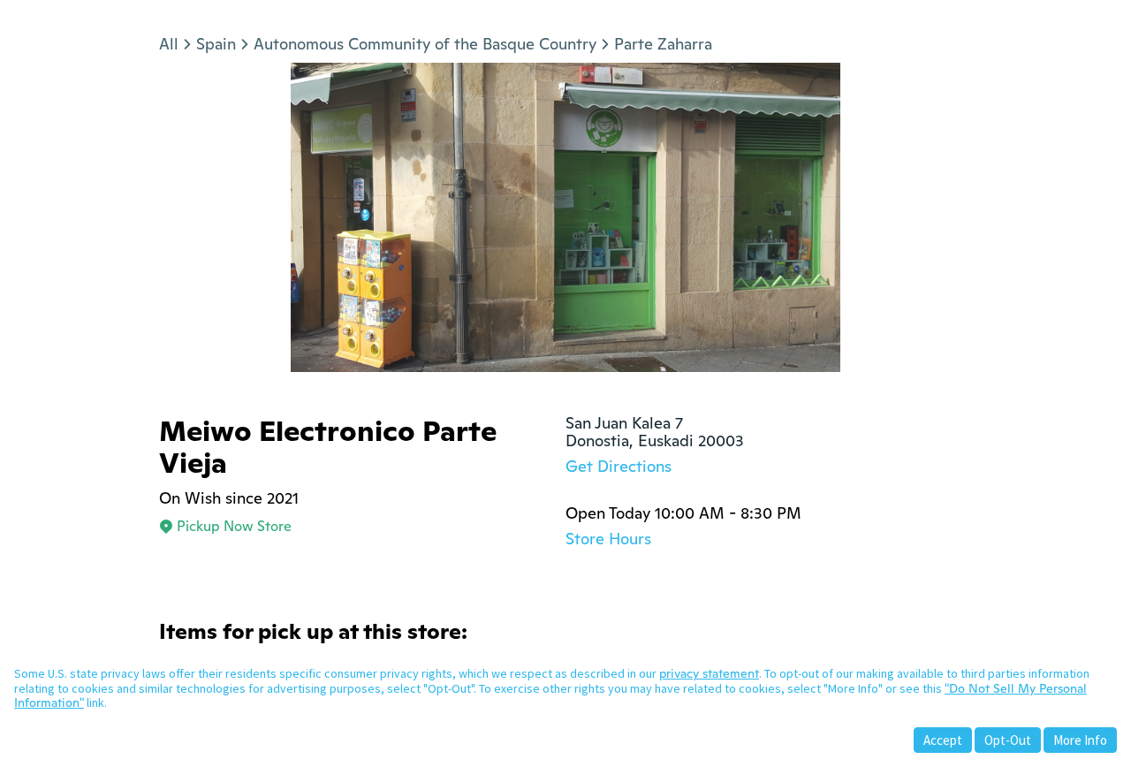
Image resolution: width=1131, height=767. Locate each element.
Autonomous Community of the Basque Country (425, 44)
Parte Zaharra (663, 44)
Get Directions (619, 466)
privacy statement (709, 673)
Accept (942, 740)
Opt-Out (1007, 740)
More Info (1080, 740)
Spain (216, 44)
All (168, 44)
